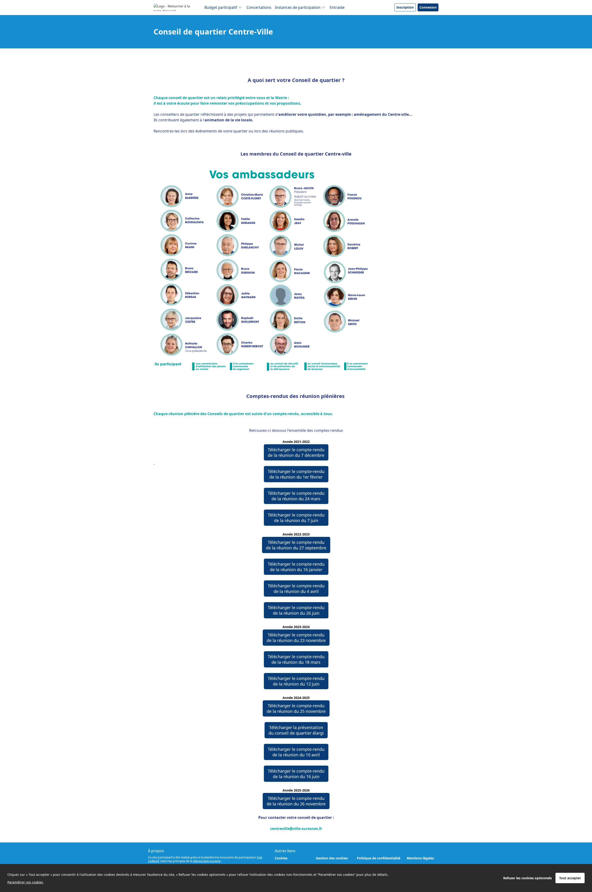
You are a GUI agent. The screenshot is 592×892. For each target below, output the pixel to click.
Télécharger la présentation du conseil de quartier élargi (296, 730)
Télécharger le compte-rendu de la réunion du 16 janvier (296, 566)
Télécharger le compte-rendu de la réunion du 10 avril (296, 751)
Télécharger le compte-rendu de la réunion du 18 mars (296, 659)
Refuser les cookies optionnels (527, 878)
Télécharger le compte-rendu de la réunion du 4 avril (296, 588)
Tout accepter (570, 878)
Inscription (405, 7)
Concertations (259, 7)
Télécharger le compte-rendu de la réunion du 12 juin (296, 681)
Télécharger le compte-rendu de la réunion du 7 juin (296, 517)
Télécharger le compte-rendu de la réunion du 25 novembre (296, 708)
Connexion (428, 7)
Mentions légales (420, 858)
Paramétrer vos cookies (25, 882)
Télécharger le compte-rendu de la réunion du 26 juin (296, 610)
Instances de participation (298, 7)
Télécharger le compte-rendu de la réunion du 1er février (296, 474)
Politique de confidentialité (378, 858)
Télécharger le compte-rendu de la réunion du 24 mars (296, 495)
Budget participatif (220, 7)
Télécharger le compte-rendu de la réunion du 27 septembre (296, 545)
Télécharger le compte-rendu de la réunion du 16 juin (296, 773)
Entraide (337, 7)
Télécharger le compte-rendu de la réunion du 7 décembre (296, 452)
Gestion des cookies (332, 858)
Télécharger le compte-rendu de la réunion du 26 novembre (296, 801)
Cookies (281, 858)
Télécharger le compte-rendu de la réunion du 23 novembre (296, 637)
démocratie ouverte (206, 861)
